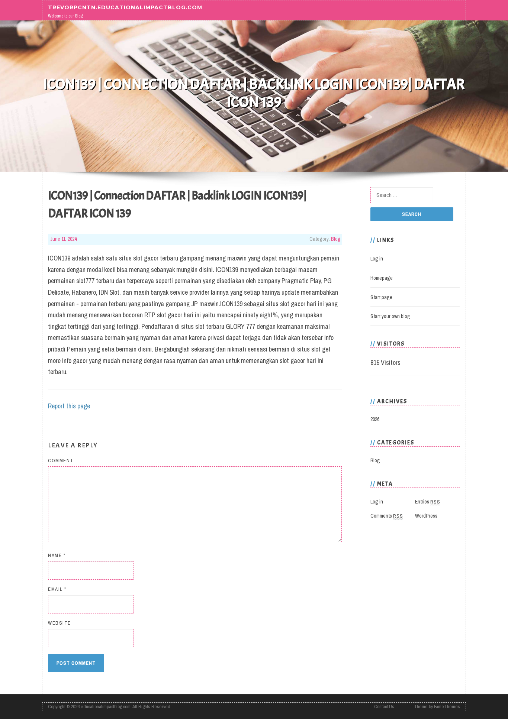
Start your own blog (390, 316)
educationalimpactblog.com (106, 706)
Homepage (381, 278)
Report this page (69, 406)
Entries (427, 501)
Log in (376, 258)
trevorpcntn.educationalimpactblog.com (125, 7)
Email (57, 589)
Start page (381, 297)
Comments (386, 515)
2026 (374, 419)
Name (56, 555)
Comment (61, 460)
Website (59, 623)
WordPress (426, 515)
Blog (336, 239)
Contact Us (384, 706)
